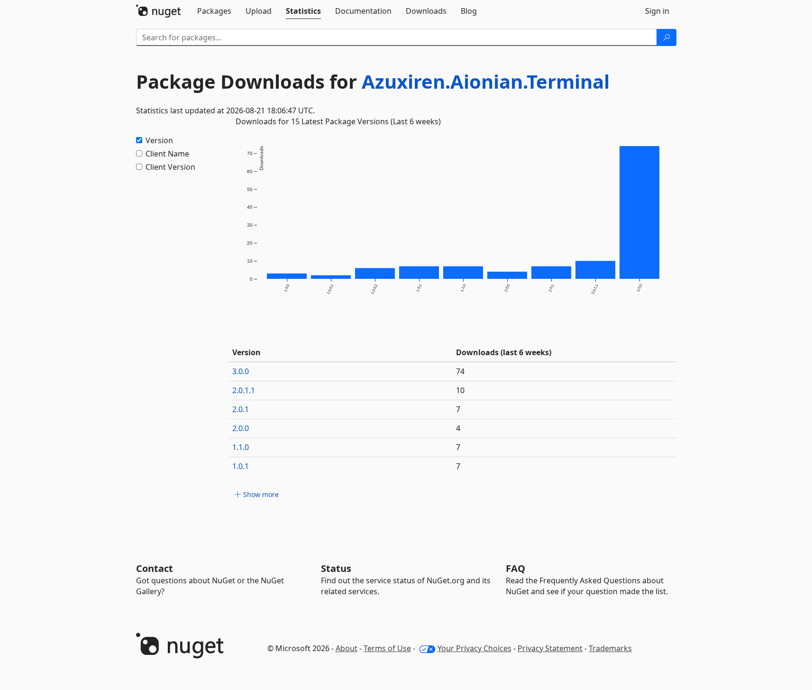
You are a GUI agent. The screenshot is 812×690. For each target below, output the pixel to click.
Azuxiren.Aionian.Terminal (486, 81)
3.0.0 (240, 371)
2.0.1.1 (243, 390)
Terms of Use (387, 648)
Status (336, 568)
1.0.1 (240, 466)
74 (460, 371)
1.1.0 (240, 447)
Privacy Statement (550, 648)
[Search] (666, 37)
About (346, 648)
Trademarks (610, 648)
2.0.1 (240, 409)
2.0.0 (240, 428)
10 (460, 390)
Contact (154, 568)
